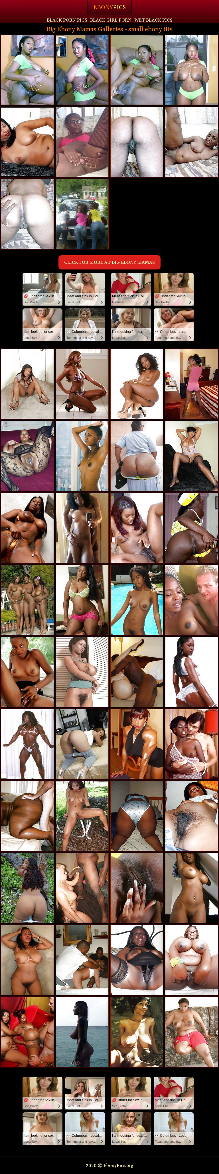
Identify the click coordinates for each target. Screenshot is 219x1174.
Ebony (109, 7)
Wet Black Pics (153, 20)
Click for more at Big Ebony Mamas (109, 262)
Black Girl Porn (110, 20)
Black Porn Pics (67, 20)
